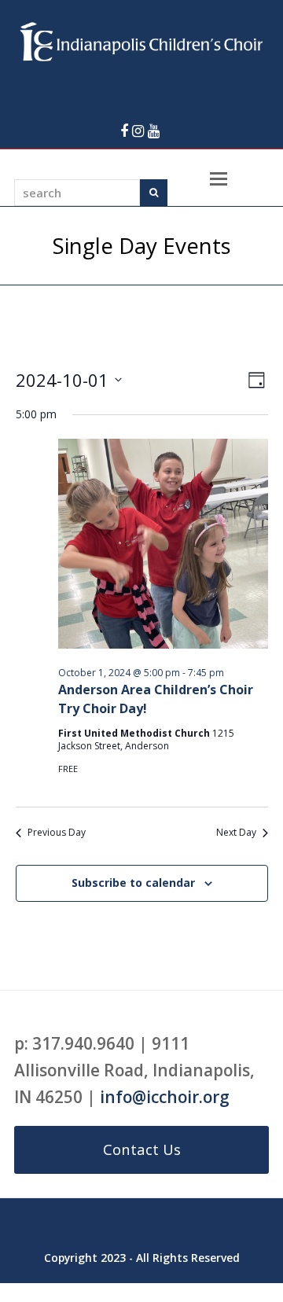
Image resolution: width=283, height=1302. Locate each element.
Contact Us (142, 1149)
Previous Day (57, 832)
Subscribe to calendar (133, 882)
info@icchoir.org (165, 1097)
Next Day (236, 832)
